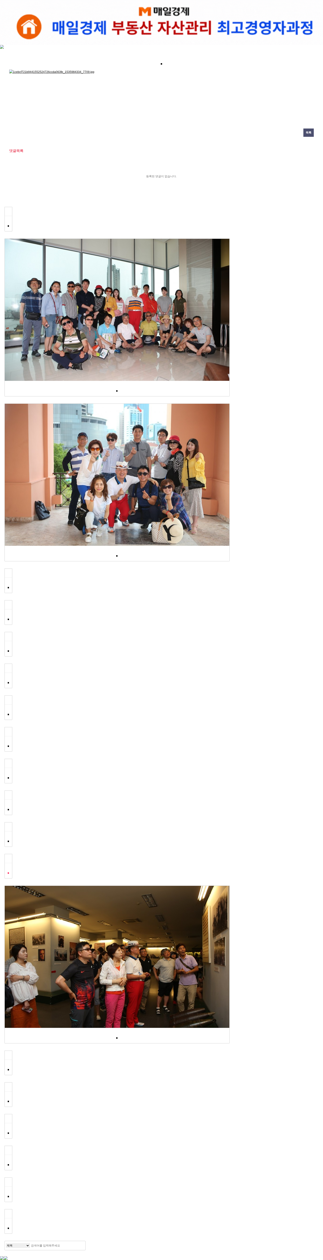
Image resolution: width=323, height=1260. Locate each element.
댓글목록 (16, 151)
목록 (308, 132)
